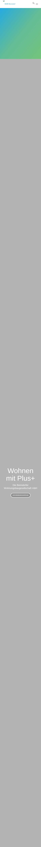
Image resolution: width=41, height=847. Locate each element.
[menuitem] (32, 4)
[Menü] (37, 4)
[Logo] (17, 4)
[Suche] (32, 4)
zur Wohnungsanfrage (21, 495)
